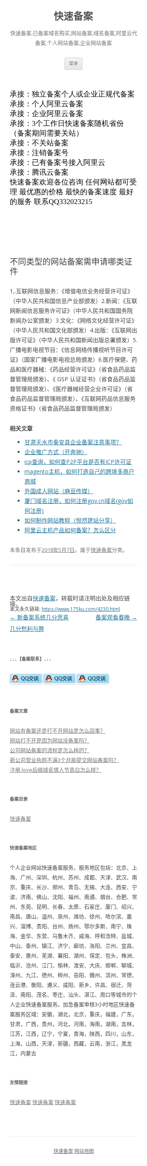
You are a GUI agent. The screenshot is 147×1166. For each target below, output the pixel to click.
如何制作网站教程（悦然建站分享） (70, 520)
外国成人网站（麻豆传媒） (58, 491)
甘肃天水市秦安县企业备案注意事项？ (73, 442)
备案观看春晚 (116, 617)
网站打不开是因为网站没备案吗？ (49, 740)
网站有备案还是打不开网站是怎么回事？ (57, 730)
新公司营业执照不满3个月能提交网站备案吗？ (64, 760)
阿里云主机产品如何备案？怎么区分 (70, 530)
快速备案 (73, 16)
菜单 (73, 63)
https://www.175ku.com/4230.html (81, 609)
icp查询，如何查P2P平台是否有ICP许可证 (77, 462)
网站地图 (84, 1151)
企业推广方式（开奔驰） (55, 452)
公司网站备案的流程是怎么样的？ (49, 750)
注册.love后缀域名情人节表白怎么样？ (55, 769)
